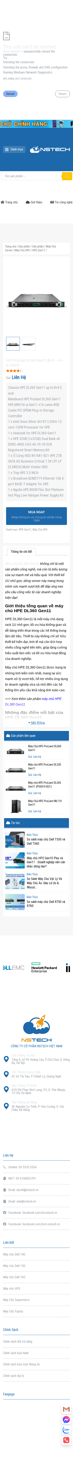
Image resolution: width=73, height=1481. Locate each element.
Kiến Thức (32, 835)
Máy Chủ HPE (22, 250)
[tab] (21, 551)
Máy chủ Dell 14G (14, 1254)
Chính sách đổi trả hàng (17, 1341)
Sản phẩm (24, 246)
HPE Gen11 (38, 250)
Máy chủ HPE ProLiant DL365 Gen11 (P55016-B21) (44, 784)
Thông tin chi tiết (21, 552)
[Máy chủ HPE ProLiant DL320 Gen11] (15, 769)
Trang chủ (11, 202)
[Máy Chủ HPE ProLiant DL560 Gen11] (15, 751)
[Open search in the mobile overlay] (36, 176)
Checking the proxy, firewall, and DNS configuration (35, 67)
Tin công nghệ (63, 202)
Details (63, 93)
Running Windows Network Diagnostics (27, 72)
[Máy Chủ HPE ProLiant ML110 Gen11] (15, 806)
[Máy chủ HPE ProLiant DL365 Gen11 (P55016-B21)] (15, 788)
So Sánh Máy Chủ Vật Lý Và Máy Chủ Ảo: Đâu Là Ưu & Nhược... (44, 883)
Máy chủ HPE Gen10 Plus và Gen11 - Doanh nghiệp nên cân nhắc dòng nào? (46, 862)
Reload (10, 93)
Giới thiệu (36, 202)
